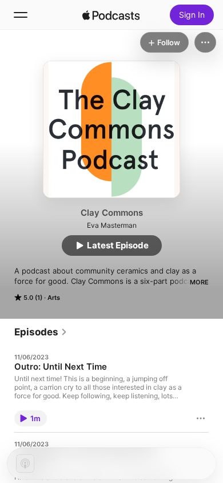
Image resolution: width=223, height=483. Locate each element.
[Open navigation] (20, 14)
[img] (111, 15)
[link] (40, 332)
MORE (199, 282)
